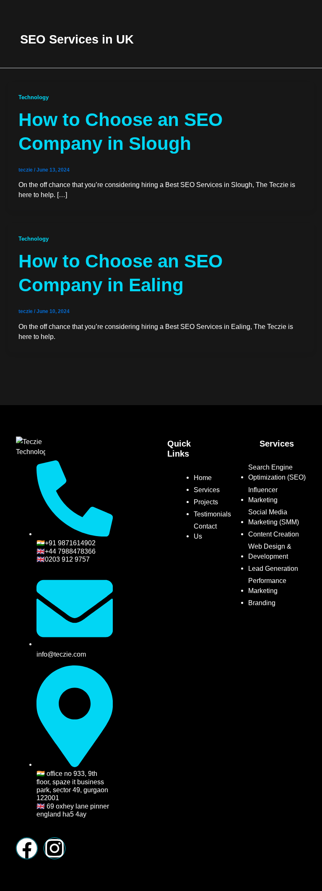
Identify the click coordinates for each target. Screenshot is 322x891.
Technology (33, 97)
